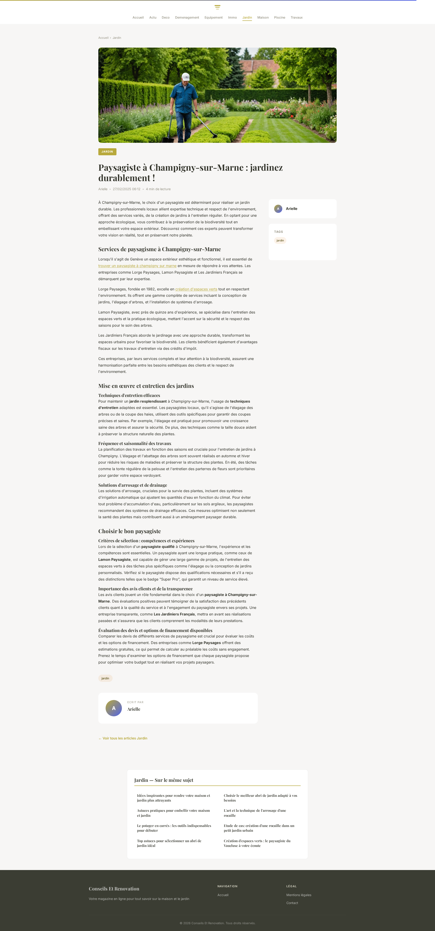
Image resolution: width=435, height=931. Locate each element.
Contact (292, 903)
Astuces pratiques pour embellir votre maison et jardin (173, 812)
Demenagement (187, 17)
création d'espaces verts (196, 289)
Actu (152, 17)
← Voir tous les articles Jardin (122, 738)
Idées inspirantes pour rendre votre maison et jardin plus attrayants (173, 797)
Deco (166, 17)
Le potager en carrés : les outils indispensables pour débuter (174, 828)
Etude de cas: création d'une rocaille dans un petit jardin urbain (259, 828)
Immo (232, 17)
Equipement (214, 17)
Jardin (247, 17)
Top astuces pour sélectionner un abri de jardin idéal (169, 843)
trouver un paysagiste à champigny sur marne (137, 265)
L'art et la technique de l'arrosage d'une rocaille (255, 812)
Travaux (297, 17)
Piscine (279, 17)
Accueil (138, 17)
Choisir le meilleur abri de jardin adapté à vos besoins (260, 797)
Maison (263, 17)
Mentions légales (298, 895)
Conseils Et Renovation (114, 888)
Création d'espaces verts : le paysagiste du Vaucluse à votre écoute (257, 843)
